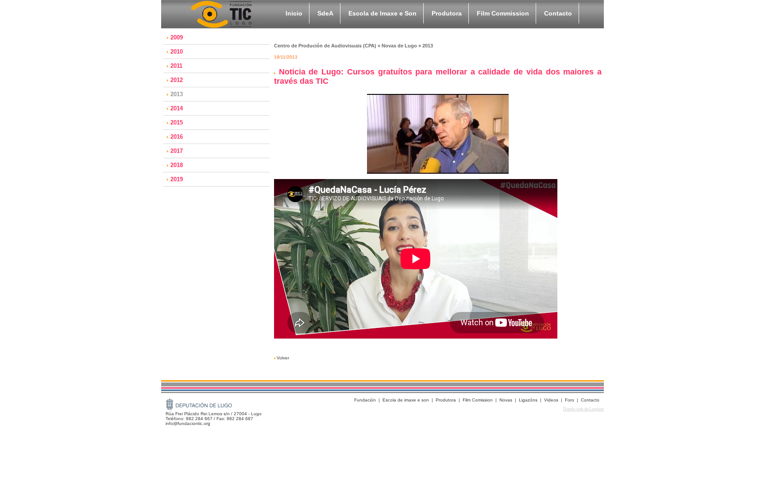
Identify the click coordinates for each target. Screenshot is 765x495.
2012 (176, 80)
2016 (176, 136)
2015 (176, 122)
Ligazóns (528, 400)
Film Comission (478, 400)
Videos (551, 400)
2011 (176, 65)
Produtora (447, 13)
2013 (176, 94)
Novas (505, 400)
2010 (176, 51)
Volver (282, 357)
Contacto (558, 13)
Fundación (365, 400)
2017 (176, 151)
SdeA (325, 13)
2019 (176, 179)
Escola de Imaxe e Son (382, 13)
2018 (176, 165)
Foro (569, 400)
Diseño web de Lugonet (583, 409)
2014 (176, 108)
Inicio (294, 13)
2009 (176, 37)
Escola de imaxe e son (405, 400)
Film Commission (503, 13)
